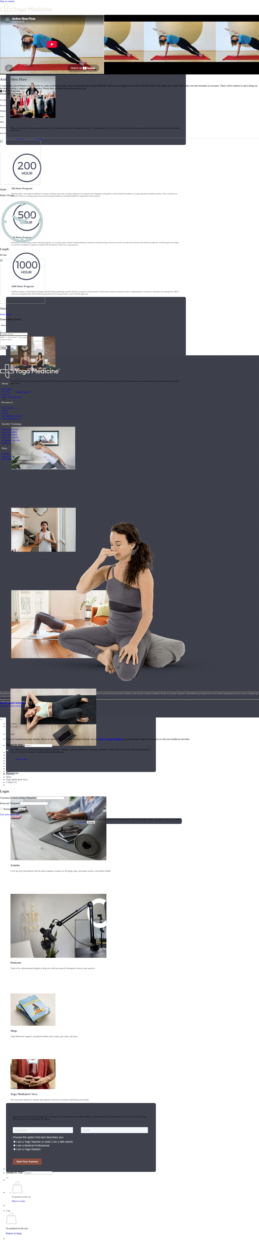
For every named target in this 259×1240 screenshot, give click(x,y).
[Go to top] (1, 719)
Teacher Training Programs (19, 752)
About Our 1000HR (9, 437)
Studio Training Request (11, 397)
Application (6, 443)
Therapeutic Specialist (10, 440)
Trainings (5, 453)
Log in (21, 809)
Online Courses (7, 456)
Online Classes (13, 763)
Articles (4, 410)
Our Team (5, 391)
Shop (8, 777)
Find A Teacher (7, 408)
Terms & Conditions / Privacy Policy (13, 703)
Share (3, 348)
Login (12, 734)
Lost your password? (10, 814)
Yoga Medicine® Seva (10, 418)
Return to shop (18, 1201)
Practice (10, 399)
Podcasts (10, 774)
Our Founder (6, 389)
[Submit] (7, 1177)
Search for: (15, 1172)
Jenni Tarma (6, 314)
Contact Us (6, 394)
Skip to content (7, 1)
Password (10, 803)
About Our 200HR (9, 432)
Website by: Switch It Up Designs (12, 702)
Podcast (4, 413)
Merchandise (6, 459)
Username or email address (18, 798)
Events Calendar (14, 768)
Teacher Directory (16, 1169)
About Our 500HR (9, 435)
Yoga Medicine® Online (11, 416)
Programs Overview (9, 429)
